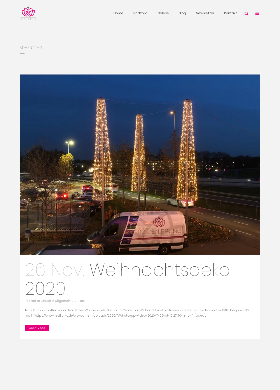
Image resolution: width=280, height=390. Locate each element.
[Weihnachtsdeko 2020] (140, 164)
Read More (36, 328)
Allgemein (63, 301)
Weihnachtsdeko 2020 (127, 279)
